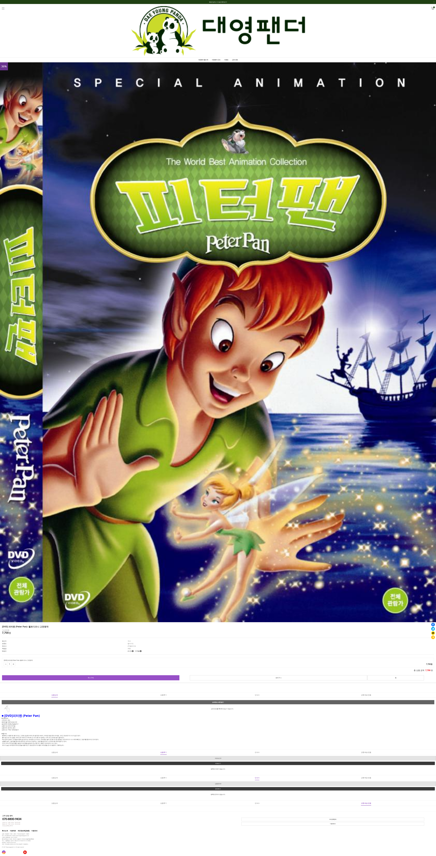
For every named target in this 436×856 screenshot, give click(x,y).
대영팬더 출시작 (203, 60)
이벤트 (226, 60)
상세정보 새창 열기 (218, 702)
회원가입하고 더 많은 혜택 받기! (218, 2)
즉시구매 (91, 678)
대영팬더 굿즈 (216, 60)
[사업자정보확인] (29, 839)
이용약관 (13, 831)
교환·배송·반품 (366, 695)
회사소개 (5, 831)
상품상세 (54, 695)
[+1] (13, 664)
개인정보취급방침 (24, 831)
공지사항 (235, 60)
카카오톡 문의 (332, 819)
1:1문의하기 (333, 824)
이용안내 (34, 831)
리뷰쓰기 (218, 763)
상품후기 (163, 695)
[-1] (6, 664)
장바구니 (278, 678)
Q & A (257, 695)
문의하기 (218, 789)
